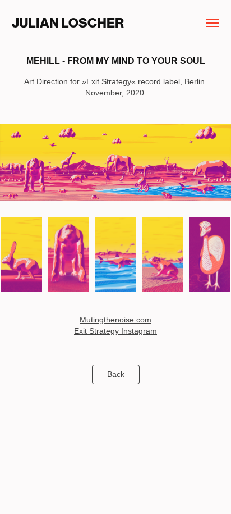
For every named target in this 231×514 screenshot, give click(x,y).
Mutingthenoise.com (115, 320)
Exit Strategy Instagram (115, 331)
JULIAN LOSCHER (68, 23)
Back (115, 374)
